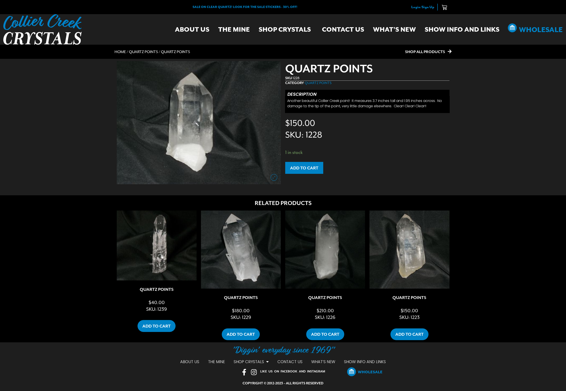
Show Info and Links (462, 29)
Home (120, 51)
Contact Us (343, 29)
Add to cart (304, 168)
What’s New (394, 29)
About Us (192, 29)
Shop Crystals (285, 29)
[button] (245, 7)
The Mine (234, 29)
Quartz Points (143, 51)
